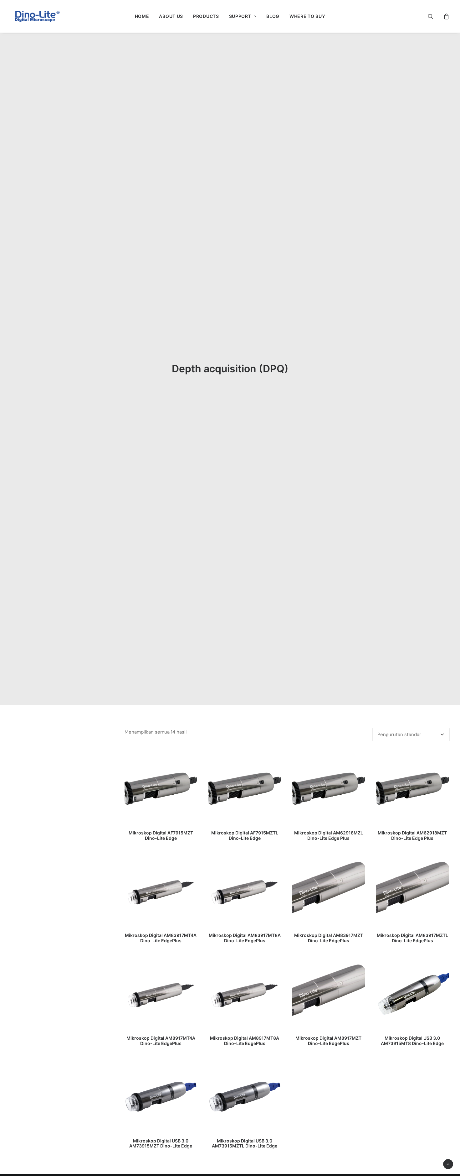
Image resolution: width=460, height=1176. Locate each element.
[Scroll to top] (448, 1164)
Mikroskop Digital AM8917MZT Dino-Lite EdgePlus (328, 1040)
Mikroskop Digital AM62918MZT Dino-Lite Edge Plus (412, 835)
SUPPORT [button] (240, 16)
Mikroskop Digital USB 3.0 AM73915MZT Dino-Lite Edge (160, 1143)
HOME (142, 16)
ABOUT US (171, 16)
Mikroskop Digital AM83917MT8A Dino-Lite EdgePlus (245, 938)
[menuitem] (142, 16)
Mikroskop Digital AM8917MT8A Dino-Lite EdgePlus (244, 1040)
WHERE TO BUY (307, 16)
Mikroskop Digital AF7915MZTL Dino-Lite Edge (244, 835)
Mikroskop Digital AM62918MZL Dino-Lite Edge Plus (328, 835)
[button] (434, 16)
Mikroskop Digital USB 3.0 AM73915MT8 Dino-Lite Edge (412, 1040)
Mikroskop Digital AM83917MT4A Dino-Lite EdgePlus (161, 938)
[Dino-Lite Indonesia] (37, 16)
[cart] (445, 16)
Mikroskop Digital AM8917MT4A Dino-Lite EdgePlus (160, 1040)
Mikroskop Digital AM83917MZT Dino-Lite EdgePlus (328, 938)
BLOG (272, 16)
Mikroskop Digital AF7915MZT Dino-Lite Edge (161, 835)
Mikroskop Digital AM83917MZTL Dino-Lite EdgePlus (412, 938)
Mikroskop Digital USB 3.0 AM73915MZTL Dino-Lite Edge (244, 1143)
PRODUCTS (206, 16)
